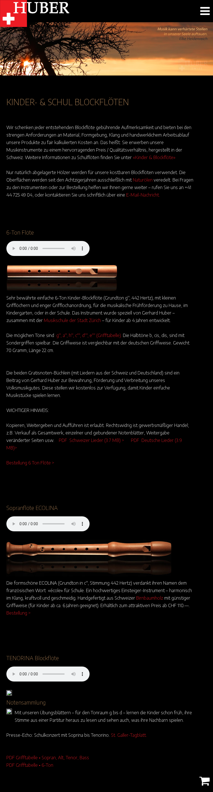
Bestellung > (18, 613)
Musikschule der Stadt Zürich (72, 320)
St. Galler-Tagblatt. (129, 735)
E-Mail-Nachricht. (143, 195)
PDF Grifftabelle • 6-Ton (29, 765)
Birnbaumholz (149, 598)
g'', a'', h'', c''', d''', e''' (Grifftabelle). (89, 335)
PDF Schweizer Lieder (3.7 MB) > (91, 440)
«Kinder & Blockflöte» (154, 157)
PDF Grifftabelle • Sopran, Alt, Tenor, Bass (47, 757)
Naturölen (143, 180)
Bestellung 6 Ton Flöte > (30, 462)
